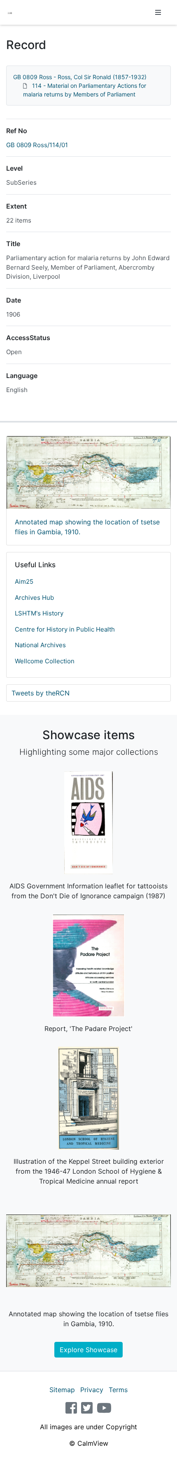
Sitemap (62, 1390)
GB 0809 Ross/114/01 (37, 145)
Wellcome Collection (45, 661)
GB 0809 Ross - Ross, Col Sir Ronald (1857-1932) (80, 76)
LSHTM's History (39, 613)
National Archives (40, 645)
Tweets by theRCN (41, 693)
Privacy (91, 1390)
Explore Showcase (88, 1350)
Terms (118, 1390)
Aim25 (24, 581)
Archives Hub (34, 597)
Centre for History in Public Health (65, 629)
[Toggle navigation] (158, 12)
